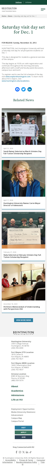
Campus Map (16, 418)
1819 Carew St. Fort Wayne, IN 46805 (20, 355)
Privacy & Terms (26, 460)
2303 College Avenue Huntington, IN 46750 (20, 344)
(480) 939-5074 (17, 380)
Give (23, 437)
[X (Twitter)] (23, 452)
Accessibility (10, 460)
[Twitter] (23, 89)
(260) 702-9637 (17, 369)
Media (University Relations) (23, 412)
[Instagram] (20, 452)
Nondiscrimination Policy (26, 462)
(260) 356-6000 (17, 348)
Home (4, 16)
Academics (17, 390)
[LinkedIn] (29, 89)
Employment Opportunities (23, 409)
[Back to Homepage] (23, 333)
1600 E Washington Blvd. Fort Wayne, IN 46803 (21, 366)
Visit (23, 427)
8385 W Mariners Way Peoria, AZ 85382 (20, 377)
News (10, 16)
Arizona (28, 2)
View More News (23, 320)
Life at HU (17, 399)
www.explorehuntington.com (17, 76)
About (14, 386)
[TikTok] (30, 452)
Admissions (17, 395)
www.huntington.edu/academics (15, 81)
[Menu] (43, 9)
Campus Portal (17, 421)
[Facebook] (17, 89)
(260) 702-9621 (17, 359)
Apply (23, 432)
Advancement (17, 415)
